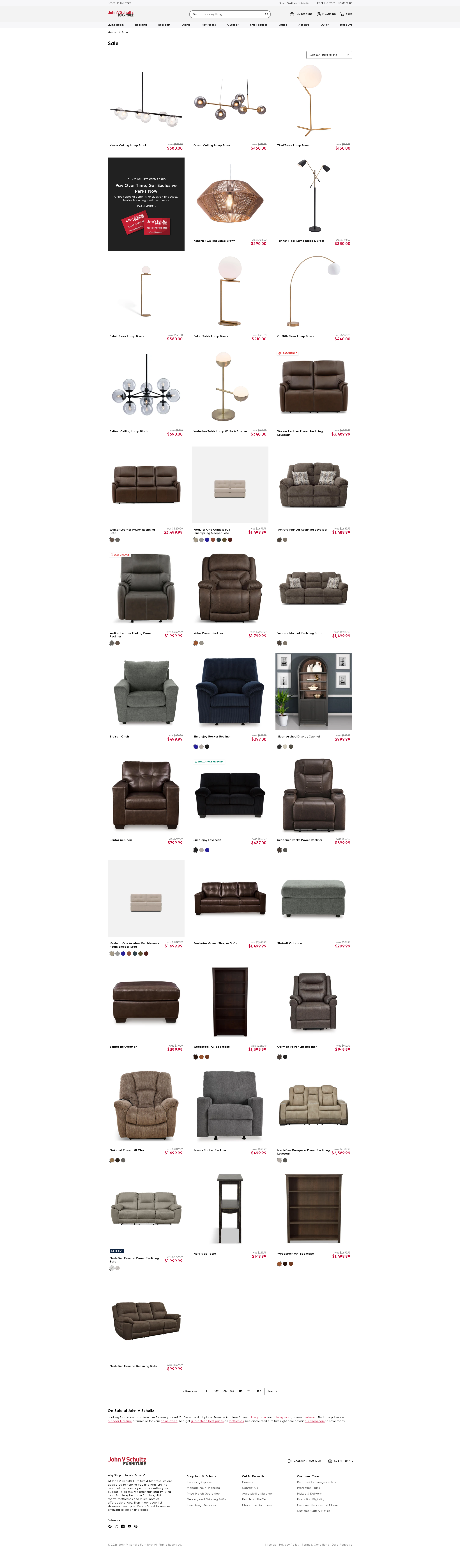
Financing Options (199, 1482)
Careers (247, 1482)
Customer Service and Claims (317, 1505)
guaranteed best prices (207, 1421)
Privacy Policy (289, 1544)
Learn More (144, 206)
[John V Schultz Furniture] (121, 14)
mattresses (236, 1421)
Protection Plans (308, 1488)
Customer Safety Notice (313, 1511)
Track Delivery (326, 3)
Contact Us (345, 3)
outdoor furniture (120, 1421)
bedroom (309, 1417)
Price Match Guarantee (203, 1493)
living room (258, 1417)
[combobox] (230, 14)
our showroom (315, 1421)
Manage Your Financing (203, 1488)
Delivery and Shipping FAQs (206, 1499)
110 (241, 1391)
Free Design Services (201, 1505)
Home (112, 32)
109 (232, 1391)
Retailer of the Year (255, 1499)
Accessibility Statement (258, 1493)
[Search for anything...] (266, 14)
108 (225, 1391)
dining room (283, 1417)
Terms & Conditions (315, 1544)
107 (217, 1391)
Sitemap (270, 1544)
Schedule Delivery (119, 3)
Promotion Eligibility (311, 1499)
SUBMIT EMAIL (343, 1460)
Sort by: (314, 55)
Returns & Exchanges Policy (316, 1482)
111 (248, 1391)
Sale (125, 32)
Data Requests (342, 1544)
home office (169, 1421)
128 (259, 1391)
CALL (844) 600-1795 (307, 1460)
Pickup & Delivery (309, 1493)
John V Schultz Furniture (136, 1544)
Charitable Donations (257, 1505)
